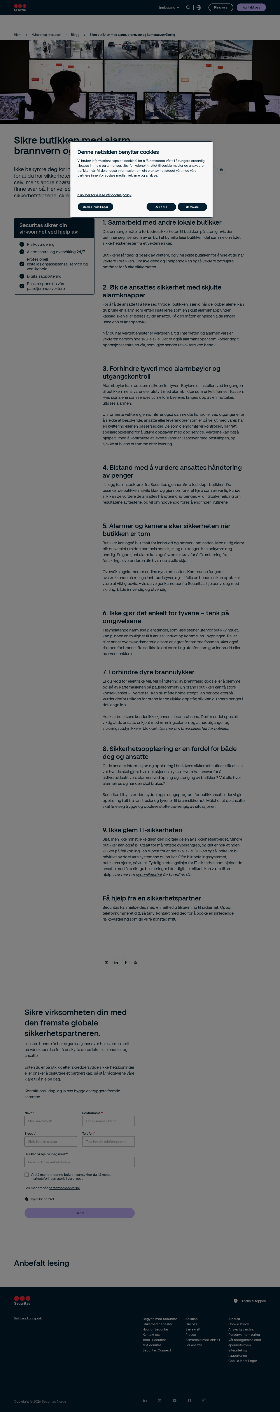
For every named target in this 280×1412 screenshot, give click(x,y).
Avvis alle (161, 206)
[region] (141, 179)
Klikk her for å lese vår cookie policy (104, 195)
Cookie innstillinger (95, 206)
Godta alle (192, 206)
